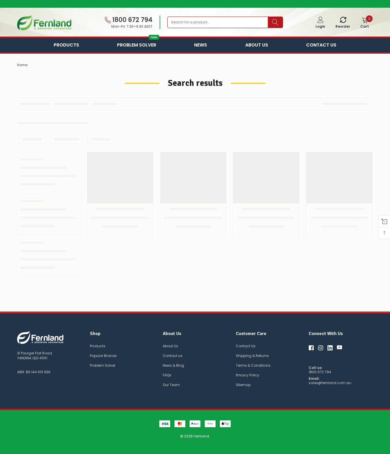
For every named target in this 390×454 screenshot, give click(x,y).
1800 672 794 (131, 20)
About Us (256, 45)
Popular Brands (103, 355)
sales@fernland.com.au (330, 383)
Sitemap (243, 384)
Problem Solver (136, 44)
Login (320, 26)
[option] (195, 4)
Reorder (342, 26)
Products (66, 45)
